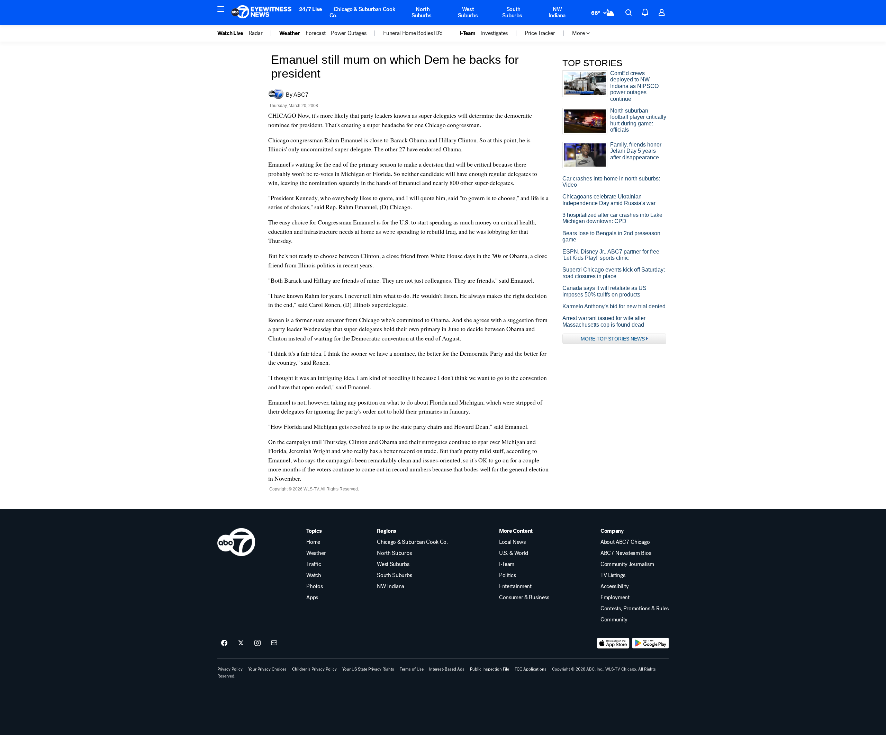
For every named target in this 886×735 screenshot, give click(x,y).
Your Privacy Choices (267, 669)
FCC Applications (530, 669)
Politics (507, 575)
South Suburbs (512, 12)
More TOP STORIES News (613, 339)
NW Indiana (557, 12)
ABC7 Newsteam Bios (625, 553)
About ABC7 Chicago (625, 542)
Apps (312, 597)
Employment (615, 597)
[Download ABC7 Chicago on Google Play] (650, 643)
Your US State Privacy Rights (368, 669)
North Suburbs (422, 12)
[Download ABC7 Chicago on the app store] (613, 643)
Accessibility (614, 586)
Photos (314, 586)
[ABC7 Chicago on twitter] (241, 643)
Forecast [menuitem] (315, 33)
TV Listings (612, 575)
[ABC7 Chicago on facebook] (224, 643)
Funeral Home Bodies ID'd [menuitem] (412, 33)
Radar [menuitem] (255, 33)
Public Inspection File (489, 669)
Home (313, 542)
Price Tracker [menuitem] (540, 33)
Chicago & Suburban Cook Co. (362, 12)
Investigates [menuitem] (494, 33)
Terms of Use (412, 669)
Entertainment (515, 586)
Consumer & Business (524, 597)
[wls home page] (236, 542)
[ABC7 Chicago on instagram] (257, 643)
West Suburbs (468, 12)
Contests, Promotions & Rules (634, 608)
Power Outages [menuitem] (348, 33)
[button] (221, 9)
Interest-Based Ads (446, 669)
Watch (313, 575)
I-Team (506, 564)
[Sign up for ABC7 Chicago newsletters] (274, 643)
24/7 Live (310, 9)
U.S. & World (513, 553)
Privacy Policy (230, 669)
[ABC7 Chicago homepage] (261, 12)
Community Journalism (627, 564)
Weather (316, 553)
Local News (512, 542)
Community (613, 619)
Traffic (313, 564)
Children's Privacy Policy (314, 669)
